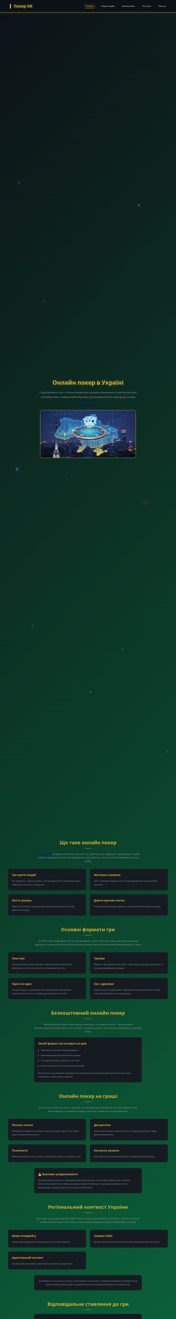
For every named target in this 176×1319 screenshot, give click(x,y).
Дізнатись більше (88, 404)
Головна (90, 6)
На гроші (146, 6)
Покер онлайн (107, 6)
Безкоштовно (128, 6)
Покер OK (23, 6)
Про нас (162, 6)
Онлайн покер (43, 854)
